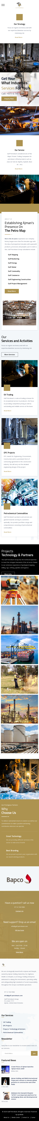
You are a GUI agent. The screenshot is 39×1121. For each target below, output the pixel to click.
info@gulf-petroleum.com (13, 995)
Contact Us (19, 911)
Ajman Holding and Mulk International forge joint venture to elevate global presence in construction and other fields (24, 1081)
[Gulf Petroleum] (19, 5)
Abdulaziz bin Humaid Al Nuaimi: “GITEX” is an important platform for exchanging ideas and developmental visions (24, 1096)
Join (34, 1053)
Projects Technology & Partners (14, 1029)
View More (19, 952)
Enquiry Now (9, 99)
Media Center (16, 1117)
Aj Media (20, 1114)
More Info (8, 574)
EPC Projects (7, 1026)
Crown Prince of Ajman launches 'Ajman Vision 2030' (22, 1068)
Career (33, 1117)
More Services (9, 354)
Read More (18, 37)
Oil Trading (7, 1022)
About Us (6, 1117)
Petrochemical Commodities (13, 1032)
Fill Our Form (19, 930)
